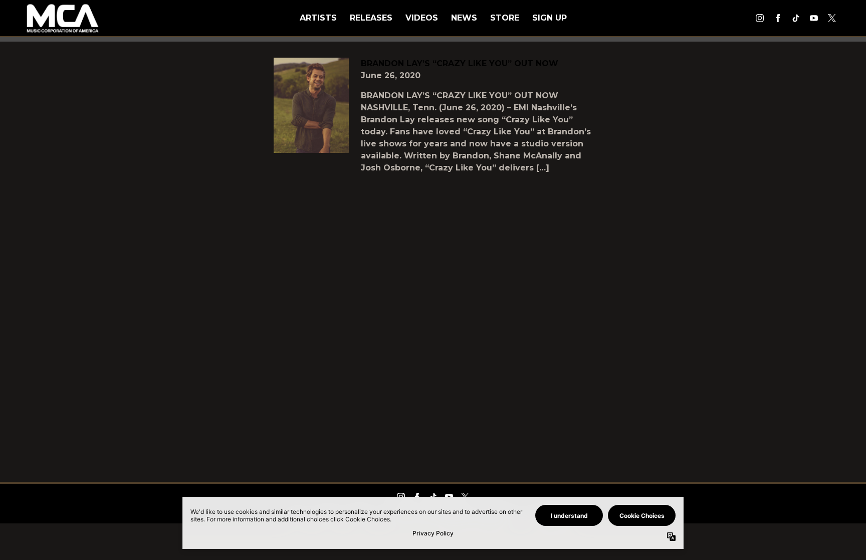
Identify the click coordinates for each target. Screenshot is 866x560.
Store (504, 18)
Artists (318, 18)
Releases (371, 18)
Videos (421, 18)
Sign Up (549, 18)
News (464, 18)
